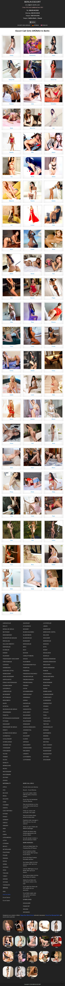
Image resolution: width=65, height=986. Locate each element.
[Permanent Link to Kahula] (53, 190)
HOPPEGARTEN (7, 679)
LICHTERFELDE (47, 623)
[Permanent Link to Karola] (32, 263)
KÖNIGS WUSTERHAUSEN (10, 682)
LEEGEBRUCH (6, 688)
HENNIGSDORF (7, 673)
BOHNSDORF (26, 641)
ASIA (4, 790)
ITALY (4, 831)
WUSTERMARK (7, 774)
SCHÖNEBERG (47, 700)
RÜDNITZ (5, 730)
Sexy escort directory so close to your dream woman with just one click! (30, 806)
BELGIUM (5, 793)
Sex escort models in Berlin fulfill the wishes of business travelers (30, 794)
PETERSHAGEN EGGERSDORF (11, 718)
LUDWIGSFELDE (7, 691)
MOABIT (45, 650)
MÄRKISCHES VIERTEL (49, 632)
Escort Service (6, 897)
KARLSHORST (26, 745)
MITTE (45, 647)
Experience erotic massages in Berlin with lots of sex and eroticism (30, 822)
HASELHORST (26, 712)
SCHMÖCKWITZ (47, 697)
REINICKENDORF (47, 682)
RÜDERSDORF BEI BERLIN (10, 727)
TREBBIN (5, 756)
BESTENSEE (6, 632)
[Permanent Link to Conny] (11, 45)
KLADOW (25, 739)
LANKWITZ (26, 753)
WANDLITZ (5, 762)
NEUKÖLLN (46, 655)
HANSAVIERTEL (27, 709)
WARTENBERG (47, 733)
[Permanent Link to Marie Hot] (32, 117)
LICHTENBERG (27, 756)
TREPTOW (46, 724)
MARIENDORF (47, 629)
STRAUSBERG (6, 750)
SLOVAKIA (5, 867)
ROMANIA (5, 858)
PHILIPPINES (6, 852)
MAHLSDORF (46, 638)
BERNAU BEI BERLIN (8, 629)
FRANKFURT (26, 906)
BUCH (24, 650)
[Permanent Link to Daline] (11, 263)
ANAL (4, 891)
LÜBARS (45, 626)
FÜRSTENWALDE (7, 661)
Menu (33, 22)
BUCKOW (25, 652)
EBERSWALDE (6, 647)
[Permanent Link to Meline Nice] (32, 69)
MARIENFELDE (47, 641)
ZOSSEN (5, 780)
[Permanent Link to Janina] (53, 166)
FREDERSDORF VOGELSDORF (11, 658)
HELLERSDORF (27, 721)
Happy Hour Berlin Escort (27, 915)
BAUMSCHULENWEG (28, 632)
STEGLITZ (45, 712)
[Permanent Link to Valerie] (53, 142)
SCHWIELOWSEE (7, 742)
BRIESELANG (6, 641)
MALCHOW (46, 635)
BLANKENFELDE (27, 638)
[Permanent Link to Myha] (11, 239)
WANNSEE (46, 730)
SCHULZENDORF (7, 739)
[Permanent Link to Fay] (11, 166)
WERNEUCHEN (7, 765)
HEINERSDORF (27, 718)
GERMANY (5, 819)
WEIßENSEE (46, 739)
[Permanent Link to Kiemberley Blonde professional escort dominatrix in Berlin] (32, 45)
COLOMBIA (6, 805)
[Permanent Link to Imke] (32, 93)
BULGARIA (5, 799)
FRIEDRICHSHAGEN (28, 679)
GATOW (25, 688)
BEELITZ (5, 626)
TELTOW (5, 753)
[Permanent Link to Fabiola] (32, 190)
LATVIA (5, 840)
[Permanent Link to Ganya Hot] (11, 69)
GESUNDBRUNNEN (28, 691)
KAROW (25, 733)
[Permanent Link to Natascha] (11, 190)
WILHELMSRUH (47, 748)
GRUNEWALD (26, 697)
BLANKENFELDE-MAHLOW (10, 638)
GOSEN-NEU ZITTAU (8, 670)
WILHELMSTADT (47, 753)
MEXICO (5, 846)
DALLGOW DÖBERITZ (8, 644)
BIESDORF (26, 629)
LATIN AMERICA (7, 837)
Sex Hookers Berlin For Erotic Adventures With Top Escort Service (30, 864)
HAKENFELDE (26, 703)
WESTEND (46, 742)
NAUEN (5, 703)
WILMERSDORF (47, 750)
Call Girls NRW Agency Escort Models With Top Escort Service (30, 870)
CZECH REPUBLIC (7, 810)
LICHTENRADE (27, 759)
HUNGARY (5, 825)
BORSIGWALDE (27, 644)
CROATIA (5, 807)
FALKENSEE (6, 655)
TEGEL (45, 715)
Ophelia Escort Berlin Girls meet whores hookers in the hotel (30, 881)
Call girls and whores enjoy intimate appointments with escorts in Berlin (29, 833)
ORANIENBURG (7, 712)
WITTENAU (46, 756)
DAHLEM (25, 658)
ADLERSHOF (26, 623)
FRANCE (5, 816)
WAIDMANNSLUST (48, 727)
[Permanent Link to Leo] (53, 117)
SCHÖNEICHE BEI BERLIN (10, 733)
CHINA (4, 802)
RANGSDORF (6, 724)
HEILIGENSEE (26, 715)
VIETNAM (5, 882)
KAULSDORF (26, 736)
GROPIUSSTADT (27, 694)
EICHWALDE (6, 650)
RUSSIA (5, 861)
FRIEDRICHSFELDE (28, 676)
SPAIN (4, 870)
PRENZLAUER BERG (48, 676)
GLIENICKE (6, 664)
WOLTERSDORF (7, 771)
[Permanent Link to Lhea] (53, 214)
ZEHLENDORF (47, 759)
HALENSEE (26, 706)
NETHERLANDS (7, 849)
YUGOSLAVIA (6, 885)
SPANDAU (45, 706)
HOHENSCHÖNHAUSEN (29, 727)
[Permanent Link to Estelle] (32, 239)
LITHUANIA (6, 843)
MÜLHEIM (25, 909)
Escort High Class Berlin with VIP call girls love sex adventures (30, 888)
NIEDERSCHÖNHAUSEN (49, 661)
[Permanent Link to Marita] (32, 166)
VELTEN (5, 759)
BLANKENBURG (27, 635)
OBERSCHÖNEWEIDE (49, 667)
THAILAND (5, 873)
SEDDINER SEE (7, 745)
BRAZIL (5, 796)
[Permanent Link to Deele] (11, 117)
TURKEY (5, 876)
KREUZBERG (26, 750)
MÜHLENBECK (6, 700)
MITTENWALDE (7, 697)
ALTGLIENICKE (27, 626)
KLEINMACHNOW (7, 685)
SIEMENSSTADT (47, 703)
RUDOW (45, 688)
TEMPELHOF (46, 718)
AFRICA (5, 787)
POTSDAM (5, 721)
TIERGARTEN (46, 721)
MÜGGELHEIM (47, 652)
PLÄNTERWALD (47, 673)
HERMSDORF (26, 724)
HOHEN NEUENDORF (8, 676)
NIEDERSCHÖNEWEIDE (49, 658)
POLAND (5, 855)
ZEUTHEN (5, 777)
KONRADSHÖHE (27, 748)
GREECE (5, 822)
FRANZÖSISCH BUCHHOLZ (30, 673)
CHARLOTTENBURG (28, 655)
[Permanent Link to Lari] (11, 214)
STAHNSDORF (6, 748)
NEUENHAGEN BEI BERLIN (10, 709)
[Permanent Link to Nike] (32, 142)
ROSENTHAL (46, 685)
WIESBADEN (26, 912)
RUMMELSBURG (47, 691)
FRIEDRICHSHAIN (27, 682)
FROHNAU (25, 685)
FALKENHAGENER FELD (29, 664)
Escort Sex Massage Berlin (53, 915)
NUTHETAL (5, 706)
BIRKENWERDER (7, 635)
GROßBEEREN (6, 667)
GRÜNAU (25, 700)
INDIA (4, 828)
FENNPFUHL (26, 667)
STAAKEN (45, 709)
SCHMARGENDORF (48, 694)
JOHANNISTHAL (27, 730)
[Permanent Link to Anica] (53, 239)
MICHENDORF (6, 694)
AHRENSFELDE (7, 623)
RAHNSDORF (46, 679)
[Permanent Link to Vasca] (53, 45)
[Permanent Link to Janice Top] (53, 69)
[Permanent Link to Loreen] (32, 214)
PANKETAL (5, 715)
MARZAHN (46, 644)
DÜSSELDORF (26, 903)
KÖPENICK (26, 742)
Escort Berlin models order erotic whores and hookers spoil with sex (29, 895)
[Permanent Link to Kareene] (11, 93)
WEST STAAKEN (47, 745)
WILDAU (5, 768)
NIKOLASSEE (46, 664)
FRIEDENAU (26, 670)
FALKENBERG (26, 661)
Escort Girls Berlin (24, 25)
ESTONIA (5, 813)
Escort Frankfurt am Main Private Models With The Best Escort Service (30, 852)
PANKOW (45, 670)
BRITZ (24, 647)
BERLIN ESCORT (32, 2)
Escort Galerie (6, 900)
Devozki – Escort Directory (29, 790)
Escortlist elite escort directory (30, 787)
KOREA (5, 834)
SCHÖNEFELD (6, 736)
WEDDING (45, 736)
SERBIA (5, 864)
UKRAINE (5, 879)
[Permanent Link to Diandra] (11, 142)
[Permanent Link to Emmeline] (53, 93)
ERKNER (5, 652)
